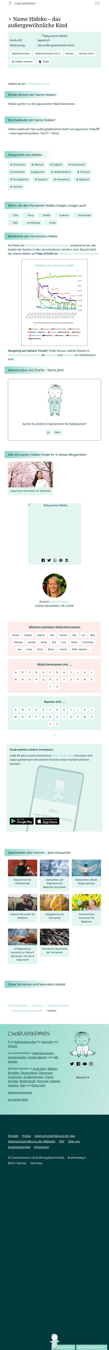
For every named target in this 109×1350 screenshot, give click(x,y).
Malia (74, 642)
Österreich (33, 355)
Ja (48, 432)
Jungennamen (17, 1057)
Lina (63, 642)
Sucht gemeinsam (63, 1347)
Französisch (78, 164)
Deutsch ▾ (82, 1077)
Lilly (74, 635)
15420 (45, 61)
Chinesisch (18, 164)
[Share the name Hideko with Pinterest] (60, 560)
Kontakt (13, 1136)
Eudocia (64, 215)
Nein (57, 432)
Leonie (63, 649)
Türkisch (17, 186)
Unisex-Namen (37, 1057)
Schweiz (51, 355)
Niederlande (27, 1081)
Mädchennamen (21, 53)
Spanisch (83, 179)
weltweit (68, 355)
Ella (54, 642)
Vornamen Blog (18, 1099)
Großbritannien (33, 1077)
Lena (29, 649)
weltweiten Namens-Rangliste (78, 253)
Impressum (41, 1147)
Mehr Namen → (81, 649)
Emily (44, 642)
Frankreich (15, 1077)
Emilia (15, 635)
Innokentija (33, 222)
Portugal (43, 1081)
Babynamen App (63, 755)
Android (47, 1042)
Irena (30, 215)
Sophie (28, 635)
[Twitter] (72, 1063)
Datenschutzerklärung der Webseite (31, 1141)
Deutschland (16, 355)
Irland (49, 1077)
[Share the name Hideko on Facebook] (42, 560)
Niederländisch (62, 171)
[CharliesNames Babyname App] (22, 3)
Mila (92, 635)
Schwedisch (63, 179)
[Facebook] (78, 1063)
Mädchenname (39, 84)
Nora (40, 649)
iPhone (12, 1046)
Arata (52, 222)
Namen (70, 53)
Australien (39, 1068)
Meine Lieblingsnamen (91, 1347)
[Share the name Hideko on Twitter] (48, 560)
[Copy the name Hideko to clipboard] (66, 560)
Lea (19, 649)
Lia (83, 635)
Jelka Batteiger (60, 601)
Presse (26, 1136)
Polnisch (84, 171)
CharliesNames (18, 1005)
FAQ (61, 1141)
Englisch (57, 164)
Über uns (74, 1141)
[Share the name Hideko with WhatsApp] (54, 560)
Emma (63, 635)
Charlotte (88, 642)
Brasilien (13, 1073)
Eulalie (46, 215)
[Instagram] (91, 1063)
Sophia (41, 635)
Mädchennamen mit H (47, 53)
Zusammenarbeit (19, 1147)
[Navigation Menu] (98, 3)
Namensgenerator (20, 1092)
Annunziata (84, 215)
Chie (15, 215)
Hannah (18, 642)
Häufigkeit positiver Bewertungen (48, 245)
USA (22, 1085)
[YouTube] (84, 1063)
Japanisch (39, 171)
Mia (52, 635)
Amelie (32, 642)
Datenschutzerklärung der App (55, 1136)
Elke (15, 222)
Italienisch (18, 171)
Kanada (13, 1081)
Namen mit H (86, 53)
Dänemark (45, 1073)
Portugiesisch (20, 179)
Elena (51, 649)
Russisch (42, 179)
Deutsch (39, 164)
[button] (32, 530)
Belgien (52, 1068)
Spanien (13, 1085)
